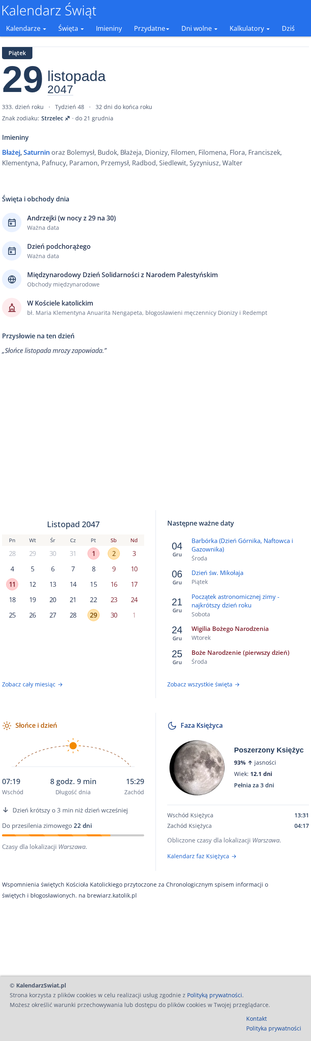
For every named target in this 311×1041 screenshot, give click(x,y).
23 (114, 599)
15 (93, 584)
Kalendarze (24, 28)
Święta (69, 28)
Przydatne (149, 28)
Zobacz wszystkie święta (203, 684)
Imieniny (109, 28)
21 (73, 599)
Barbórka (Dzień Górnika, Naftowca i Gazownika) (242, 545)
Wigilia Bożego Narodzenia (230, 628)
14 (73, 584)
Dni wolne (197, 28)
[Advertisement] (155, 439)
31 (73, 553)
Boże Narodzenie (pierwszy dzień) (241, 652)
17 (134, 584)
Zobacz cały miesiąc (32, 684)
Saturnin (36, 152)
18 (12, 599)
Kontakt (256, 1018)
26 (32, 615)
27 (52, 615)
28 (12, 553)
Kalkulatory (248, 28)
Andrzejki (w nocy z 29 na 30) (71, 218)
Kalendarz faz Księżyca (201, 856)
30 (52, 553)
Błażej (11, 152)
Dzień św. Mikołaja (217, 573)
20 (52, 599)
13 (52, 584)
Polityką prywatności (214, 995)
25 (12, 615)
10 (134, 568)
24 (134, 599)
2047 (60, 89)
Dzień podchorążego (59, 246)
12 (32, 584)
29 (32, 553)
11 (12, 584)
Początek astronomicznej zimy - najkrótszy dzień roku (235, 600)
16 (114, 584)
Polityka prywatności (273, 1028)
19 (32, 599)
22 (93, 599)
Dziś (288, 28)
